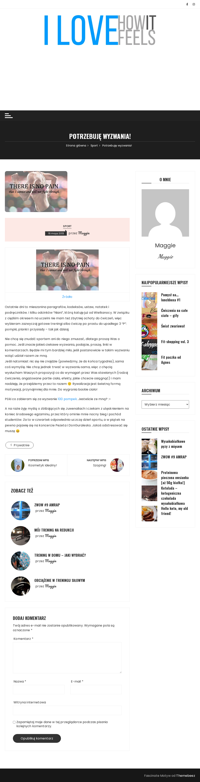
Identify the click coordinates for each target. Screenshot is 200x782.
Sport (67, 226)
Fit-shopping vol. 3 (175, 341)
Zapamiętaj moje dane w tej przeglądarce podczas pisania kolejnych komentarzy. (62, 724)
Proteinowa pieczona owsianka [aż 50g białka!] (175, 477)
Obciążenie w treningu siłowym (59, 580)
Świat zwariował (173, 325)
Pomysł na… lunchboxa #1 (170, 297)
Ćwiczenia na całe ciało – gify (174, 313)
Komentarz (23, 638)
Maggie (83, 233)
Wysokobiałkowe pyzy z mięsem (173, 444)
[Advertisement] (100, 75)
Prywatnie (21, 445)
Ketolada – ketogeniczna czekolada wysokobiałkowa (173, 496)
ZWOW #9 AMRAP (47, 504)
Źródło (67, 297)
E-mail (77, 681)
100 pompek (67, 399)
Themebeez (185, 775)
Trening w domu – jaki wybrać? (60, 555)
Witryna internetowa (29, 702)
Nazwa (19, 681)
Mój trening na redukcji (54, 530)
